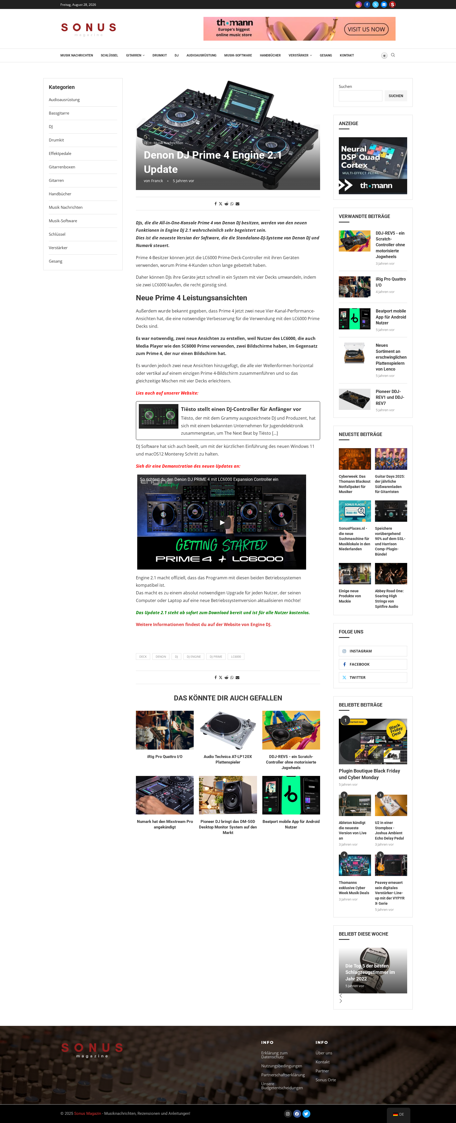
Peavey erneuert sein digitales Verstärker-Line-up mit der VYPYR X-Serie (390, 892)
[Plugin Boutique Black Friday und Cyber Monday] (373, 741)
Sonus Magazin (87, 1113)
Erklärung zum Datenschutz (274, 1055)
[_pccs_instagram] (392, 4)
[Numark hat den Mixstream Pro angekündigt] (165, 795)
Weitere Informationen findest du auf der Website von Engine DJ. (204, 624)
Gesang (326, 55)
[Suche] (393, 55)
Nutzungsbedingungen (281, 1066)
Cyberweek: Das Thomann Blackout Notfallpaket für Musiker (354, 484)
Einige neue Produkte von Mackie (350, 596)
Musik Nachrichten (76, 55)
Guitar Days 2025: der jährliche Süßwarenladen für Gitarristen (390, 484)
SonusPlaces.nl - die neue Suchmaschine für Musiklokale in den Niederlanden (354, 538)
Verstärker (298, 55)
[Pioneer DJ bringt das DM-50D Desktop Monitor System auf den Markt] (228, 795)
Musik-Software (238, 55)
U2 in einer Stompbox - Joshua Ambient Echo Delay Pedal (389, 830)
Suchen (345, 86)
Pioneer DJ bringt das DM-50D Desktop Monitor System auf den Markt (228, 827)
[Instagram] (358, 4)
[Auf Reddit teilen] (226, 203)
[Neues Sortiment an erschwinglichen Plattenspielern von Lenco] (354, 353)
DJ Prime (216, 656)
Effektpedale (60, 153)
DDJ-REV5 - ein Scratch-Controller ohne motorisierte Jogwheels (291, 762)
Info (267, 1042)
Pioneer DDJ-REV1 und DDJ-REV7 (390, 397)
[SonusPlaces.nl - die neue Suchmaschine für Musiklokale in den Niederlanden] (355, 511)
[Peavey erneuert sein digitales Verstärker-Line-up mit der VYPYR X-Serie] (391, 865)
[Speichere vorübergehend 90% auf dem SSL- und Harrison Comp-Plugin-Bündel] (391, 511)
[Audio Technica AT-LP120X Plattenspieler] (228, 730)
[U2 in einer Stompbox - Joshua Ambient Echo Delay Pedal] (391, 805)
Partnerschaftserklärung (283, 1075)
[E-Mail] (384, 4)
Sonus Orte (326, 1080)
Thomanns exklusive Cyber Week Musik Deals (354, 887)
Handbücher (270, 55)
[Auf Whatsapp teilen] (232, 203)
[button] (373, 996)
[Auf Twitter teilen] (220, 203)
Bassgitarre (59, 113)
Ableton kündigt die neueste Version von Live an (353, 830)
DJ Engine (194, 656)
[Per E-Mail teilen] (237, 203)
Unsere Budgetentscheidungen (282, 1086)
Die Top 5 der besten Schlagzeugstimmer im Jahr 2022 (370, 972)
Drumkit (160, 55)
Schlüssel (109, 55)
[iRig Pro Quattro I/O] (165, 730)
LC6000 (236, 656)
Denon (161, 656)
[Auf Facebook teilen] (216, 203)
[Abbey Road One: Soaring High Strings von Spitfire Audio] (391, 573)
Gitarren (133, 55)
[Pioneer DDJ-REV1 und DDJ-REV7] (354, 399)
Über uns (324, 1053)
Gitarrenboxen (62, 166)
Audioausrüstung (201, 55)
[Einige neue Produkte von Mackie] (355, 573)
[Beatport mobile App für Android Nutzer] (291, 795)
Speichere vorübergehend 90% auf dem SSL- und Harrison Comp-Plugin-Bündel (390, 541)
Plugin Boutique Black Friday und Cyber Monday (369, 774)
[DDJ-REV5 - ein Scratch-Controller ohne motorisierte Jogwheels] (291, 730)
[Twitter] (375, 4)
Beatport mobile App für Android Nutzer (391, 317)
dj (176, 656)
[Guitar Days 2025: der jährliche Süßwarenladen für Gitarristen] (391, 459)
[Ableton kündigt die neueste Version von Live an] (355, 805)
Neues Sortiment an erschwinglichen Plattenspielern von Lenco (391, 357)
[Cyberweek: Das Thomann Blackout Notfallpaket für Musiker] (355, 459)
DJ (177, 55)
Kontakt (347, 55)
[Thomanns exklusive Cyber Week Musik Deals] (355, 865)
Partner (322, 1071)
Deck (143, 656)
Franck (157, 180)
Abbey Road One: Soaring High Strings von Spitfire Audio (389, 599)
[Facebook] (367, 4)
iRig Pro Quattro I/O (164, 756)
